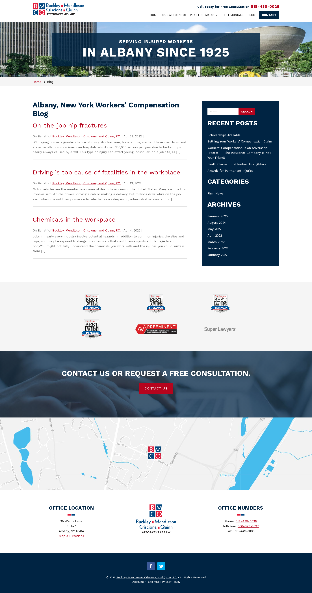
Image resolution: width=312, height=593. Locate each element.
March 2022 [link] (216, 242)
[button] (151, 566)
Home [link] (154, 15)
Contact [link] (269, 15)
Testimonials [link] (233, 15)
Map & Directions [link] (71, 536)
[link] (58, 14)
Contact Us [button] (156, 388)
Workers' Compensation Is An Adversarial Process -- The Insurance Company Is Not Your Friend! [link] (239, 152)
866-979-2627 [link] (248, 526)
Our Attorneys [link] (174, 15)
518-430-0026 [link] (265, 6)
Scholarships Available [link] (223, 135)
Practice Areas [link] (202, 15)
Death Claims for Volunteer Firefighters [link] (236, 164)
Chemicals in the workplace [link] (74, 219)
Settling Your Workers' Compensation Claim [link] (239, 141)
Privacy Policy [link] (171, 581)
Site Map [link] (154, 581)
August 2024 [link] (216, 222)
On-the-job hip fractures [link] (70, 125)
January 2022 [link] (217, 255)
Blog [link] (251, 15)
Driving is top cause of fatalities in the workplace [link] (106, 172)
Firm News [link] (215, 193)
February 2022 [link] (217, 248)
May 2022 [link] (214, 229)
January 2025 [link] (217, 216)
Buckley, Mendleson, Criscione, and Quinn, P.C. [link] (86, 136)
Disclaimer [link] (139, 581)
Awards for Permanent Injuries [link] (230, 170)
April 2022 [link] (214, 235)
